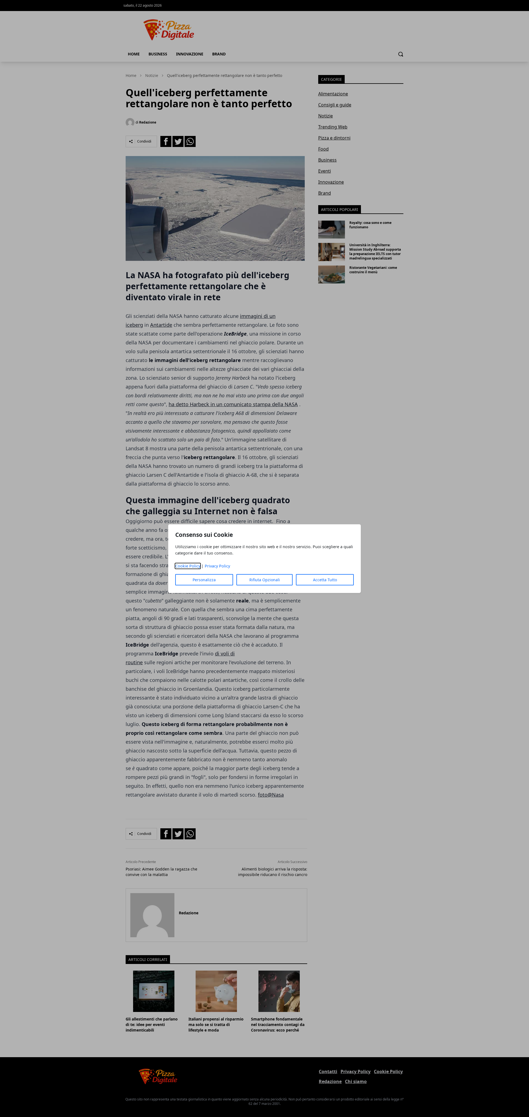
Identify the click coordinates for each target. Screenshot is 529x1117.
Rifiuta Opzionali (264, 579)
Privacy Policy (217, 566)
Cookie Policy (187, 566)
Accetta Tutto (325, 579)
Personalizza (204, 579)
